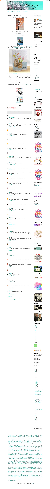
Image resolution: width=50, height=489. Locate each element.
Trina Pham (36, 78)
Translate (39, 16)
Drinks (38, 449)
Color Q (15, 445)
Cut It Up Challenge (18, 448)
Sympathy (30, 472)
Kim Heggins (10, 273)
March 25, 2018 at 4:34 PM (12, 164)
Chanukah (22, 443)
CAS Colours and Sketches (23, 441)
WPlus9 (8, 480)
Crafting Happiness (35, 446)
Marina (35, 97)
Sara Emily (36, 339)
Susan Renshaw (11, 290)
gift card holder (18, 453)
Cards (39, 440)
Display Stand (13, 449)
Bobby (9, 262)
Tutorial (32, 476)
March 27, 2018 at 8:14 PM (12, 260)
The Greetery (40, 473)
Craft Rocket (21, 446)
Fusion (36, 452)
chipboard (34, 443)
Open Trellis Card (27, 463)
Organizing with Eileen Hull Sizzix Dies (38, 401)
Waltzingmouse (11, 477)
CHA (14, 443)
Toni (35, 340)
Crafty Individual (28, 447)
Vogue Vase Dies (29, 46)
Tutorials (18, 11)
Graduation (38, 453)
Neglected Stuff (30, 462)
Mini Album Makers (21, 460)
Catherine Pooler (38, 442)
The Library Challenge (29, 474)
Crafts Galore (9, 447)
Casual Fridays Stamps (30, 442)
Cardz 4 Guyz (10, 441)
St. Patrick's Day (10, 470)
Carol (35, 92)
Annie (35, 329)
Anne (35, 328)
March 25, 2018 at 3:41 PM (12, 149)
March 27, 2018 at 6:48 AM (12, 250)
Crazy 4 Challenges (36, 447)
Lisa (9, 171)
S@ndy (35, 338)
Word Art (29, 479)
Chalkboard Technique (18, 443)
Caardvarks (11, 440)
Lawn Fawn (12, 458)
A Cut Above (17, 435)
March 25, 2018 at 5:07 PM (12, 169)
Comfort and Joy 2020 (33, 445)
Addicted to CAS (20, 436)
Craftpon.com (38, 446)
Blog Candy (20, 439)
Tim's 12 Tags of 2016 (12, 476)
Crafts (41, 446)
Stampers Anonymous (28, 470)
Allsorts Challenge (37, 436)
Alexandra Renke (33, 436)
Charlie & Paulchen (26, 443)
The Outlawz (9, 475)
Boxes (38, 439)
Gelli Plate (12, 453)
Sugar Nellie (13, 472)
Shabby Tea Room (37, 468)
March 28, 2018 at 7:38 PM (12, 266)
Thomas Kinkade (21, 475)
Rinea (12, 467)
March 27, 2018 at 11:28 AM (12, 255)
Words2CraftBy (32, 479)
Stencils (9, 472)
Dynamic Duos (9, 450)
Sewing (31, 468)
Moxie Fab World (40, 461)
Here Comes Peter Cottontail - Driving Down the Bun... (38, 390)
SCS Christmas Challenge (12, 468)
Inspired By (9, 456)
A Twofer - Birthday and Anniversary (38, 399)
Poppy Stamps (9, 466)
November (36, 380)
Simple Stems (15, 73)
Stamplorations (9, 471)
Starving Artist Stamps (30, 471)
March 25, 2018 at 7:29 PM (12, 184)
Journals (24, 456)
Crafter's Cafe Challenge (29, 446)
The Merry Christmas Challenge (39, 474)
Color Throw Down (18, 445)
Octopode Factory (13, 463)
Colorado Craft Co (23, 445)
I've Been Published (24, 11)
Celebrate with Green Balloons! (37, 404)
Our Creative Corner (36, 463)
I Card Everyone (11, 156)
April (36, 387)
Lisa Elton (36, 73)
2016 (35, 414)
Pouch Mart (12, 466)
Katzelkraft (10, 457)
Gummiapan (18, 454)
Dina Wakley (9, 449)
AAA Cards (36, 435)
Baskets (11, 438)
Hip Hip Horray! (37, 393)
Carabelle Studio (28, 440)
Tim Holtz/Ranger (31, 475)
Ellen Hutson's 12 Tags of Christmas (34, 450)
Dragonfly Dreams (36, 449)
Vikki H (10, 123)
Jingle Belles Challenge (18, 456)
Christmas (38, 443)
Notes (9, 463)
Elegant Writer (25, 450)
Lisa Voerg (10, 247)
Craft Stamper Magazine (24, 446)
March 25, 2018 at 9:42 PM (12, 210)
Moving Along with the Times (35, 461)
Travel (21, 476)
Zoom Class (15, 480)
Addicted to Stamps (25, 436)
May (36, 386)
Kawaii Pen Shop (13, 457)
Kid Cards (20, 457)
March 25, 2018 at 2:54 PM (12, 135)
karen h (10, 133)
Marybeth (10, 252)
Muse (8, 462)
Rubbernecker (20, 467)
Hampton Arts (33, 454)
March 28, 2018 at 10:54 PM (12, 275)
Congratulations (40, 445)
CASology (26, 442)
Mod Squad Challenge (22, 461)
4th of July (9, 435)
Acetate (10, 436)
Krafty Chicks (30, 457)
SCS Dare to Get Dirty (17, 468)
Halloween (26, 454)
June (36, 385)
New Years (41, 462)
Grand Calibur (40, 453)
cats (40, 442)
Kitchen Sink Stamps (25, 457)
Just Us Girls (20, 95)
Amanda (36, 326)
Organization (31, 463)
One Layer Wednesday (23, 463)
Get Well (14, 453)
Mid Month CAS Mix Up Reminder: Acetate (38, 397)
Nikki (35, 337)
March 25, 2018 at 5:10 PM (12, 174)
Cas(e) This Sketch (22, 442)
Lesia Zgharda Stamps (16, 458)
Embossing (9, 451)
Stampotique (12, 471)
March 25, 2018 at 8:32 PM (12, 200)
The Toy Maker (11, 475)
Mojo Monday (26, 461)
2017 (35, 413)
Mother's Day (30, 461)
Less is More (20, 458)
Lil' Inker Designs (24, 458)
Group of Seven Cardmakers (11, 454)
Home (8, 11)
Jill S (9, 147)
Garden (40, 452)
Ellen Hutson (28, 450)
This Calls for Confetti (17, 475)
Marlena (36, 94)
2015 (35, 415)
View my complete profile (37, 29)
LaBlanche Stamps (40, 457)
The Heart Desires (14, 474)
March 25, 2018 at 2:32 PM (12, 126)
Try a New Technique (24, 476)
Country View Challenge (17, 446)
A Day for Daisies (21, 435)
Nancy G (10, 142)
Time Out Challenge (17, 476)
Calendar (13, 440)
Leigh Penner (10, 208)
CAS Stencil (39, 441)
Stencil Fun (38, 471)
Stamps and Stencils (21, 471)
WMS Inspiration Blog (10, 479)
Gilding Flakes (21, 453)
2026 (35, 369)
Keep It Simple (16, 457)
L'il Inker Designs (36, 457)
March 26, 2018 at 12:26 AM (12, 219)
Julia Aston (39, 19)
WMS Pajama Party (15, 479)
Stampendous (24, 470)
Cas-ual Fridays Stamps (17, 442)
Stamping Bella (40, 470)
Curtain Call (14, 448)
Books (34, 439)
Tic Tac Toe (24, 475)
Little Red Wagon (40, 458)
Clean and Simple (12, 444)
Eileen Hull (21, 450)
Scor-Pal (35, 467)
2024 (35, 371)
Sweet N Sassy (23, 472)
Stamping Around (37, 470)
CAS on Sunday (36, 441)
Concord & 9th (37, 445)
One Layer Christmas (17, 463)
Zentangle (11, 480)
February (36, 410)
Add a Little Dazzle (16, 436)
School (32, 467)
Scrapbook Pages (37, 467)
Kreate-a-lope (33, 457)
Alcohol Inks (29, 436)
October (36, 381)
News (8, 463)
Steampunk (35, 471)
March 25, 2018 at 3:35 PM (12, 144)
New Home (38, 462)
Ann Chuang (36, 327)
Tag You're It (34, 472)
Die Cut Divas (31, 448)
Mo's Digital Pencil (18, 461)
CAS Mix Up (28, 441)
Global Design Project (34, 453)
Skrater (10, 197)
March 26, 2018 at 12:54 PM (12, 240)
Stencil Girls (40, 471)
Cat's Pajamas (35, 442)
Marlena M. (10, 226)
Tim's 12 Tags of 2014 (36, 475)
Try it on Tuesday (29, 476)
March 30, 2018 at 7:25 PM (12, 287)
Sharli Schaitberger (11, 117)
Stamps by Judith (26, 471)
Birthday (13, 439)
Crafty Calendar (15, 447)
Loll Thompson (36, 74)
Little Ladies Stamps (36, 458)
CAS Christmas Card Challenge (17, 441)
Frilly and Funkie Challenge (20, 452)
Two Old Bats (37, 476)
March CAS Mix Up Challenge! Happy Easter (38, 409)
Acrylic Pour (12, 436)
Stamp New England (14, 470)
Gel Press (10, 453)
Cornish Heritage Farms (10, 446)
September (36, 382)
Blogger (33, 483)
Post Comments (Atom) (13, 299)
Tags (36, 472)
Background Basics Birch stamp (18, 47)
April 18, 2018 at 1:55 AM (12, 294)
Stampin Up (33, 470)
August (36, 383)
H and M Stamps (22, 454)
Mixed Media (33, 460)
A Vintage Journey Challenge (27, 435)
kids (22, 457)
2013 (35, 417)
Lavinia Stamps (9, 458)
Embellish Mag (40, 450)
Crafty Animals (12, 447)
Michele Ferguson (37, 76)
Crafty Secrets (32, 447)
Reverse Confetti (10, 467)
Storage (11, 472)
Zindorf (13, 480)
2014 (35, 416)
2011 (35, 419)
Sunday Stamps (19, 472)
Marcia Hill (10, 181)
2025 (35, 370)
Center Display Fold (12, 443)
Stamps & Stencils (17, 471)
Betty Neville (10, 217)
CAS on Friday (32, 441)
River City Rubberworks (15, 467)
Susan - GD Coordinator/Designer (37, 89)
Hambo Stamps (30, 454)
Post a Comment (10, 296)
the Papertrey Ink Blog (28, 84)
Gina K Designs (26, 453)
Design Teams (13, 11)
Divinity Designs (17, 449)
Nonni (35, 95)
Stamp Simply (18, 470)
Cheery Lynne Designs (30, 443)
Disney (11, 449)
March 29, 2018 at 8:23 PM (12, 281)
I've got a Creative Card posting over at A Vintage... (38, 394)
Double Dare (28, 449)
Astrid (35, 330)
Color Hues (12, 445)
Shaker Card (40, 468)
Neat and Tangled (24, 462)
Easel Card (12, 450)
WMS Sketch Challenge (20, 479)
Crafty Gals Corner (24, 447)
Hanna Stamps (37, 454)
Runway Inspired (30, 467)
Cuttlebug (27, 448)
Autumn (36, 331)
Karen (9, 192)
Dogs (19, 449)
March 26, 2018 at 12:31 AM (12, 224)
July (36, 384)
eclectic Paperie (18, 450)
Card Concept (31, 440)
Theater (14, 475)
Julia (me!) (36, 93)
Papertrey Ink (25, 465)
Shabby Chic (33, 468)
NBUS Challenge (18, 462)
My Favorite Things (13, 462)
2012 (35, 418)
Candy (25, 440)
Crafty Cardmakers (19, 447)
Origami (33, 463)
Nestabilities (34, 462)
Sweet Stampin (27, 472)
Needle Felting (27, 462)
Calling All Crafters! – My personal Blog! (13, 293)
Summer (16, 472)
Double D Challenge (23, 449)
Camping (16, 440)
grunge (15, 454)
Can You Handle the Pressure (20, 440)
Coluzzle (30, 445)
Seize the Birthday (23, 468)
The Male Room (34, 474)
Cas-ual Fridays (12, 442)
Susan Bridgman (37, 77)
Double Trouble (32, 449)
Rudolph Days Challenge (24, 467)
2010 (35, 420)
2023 (35, 372)
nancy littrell (10, 231)
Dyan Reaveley (40, 449)
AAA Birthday (33, 435)
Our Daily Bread (40, 463)
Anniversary (31, 437)
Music (9, 462)
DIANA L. (10, 162)
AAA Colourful (39, 435)
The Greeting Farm (10, 474)
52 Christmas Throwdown (13, 435)
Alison (35, 325)
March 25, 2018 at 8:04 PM (12, 195)
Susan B (10, 237)
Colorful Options (26, 445)
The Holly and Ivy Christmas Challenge (21, 474)
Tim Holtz (27, 475)
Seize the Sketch (28, 468)
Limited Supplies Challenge (31, 458)
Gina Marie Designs (30, 453)
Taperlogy (39, 472)
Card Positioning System (35, 440)
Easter (15, 450)
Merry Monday (16, 460)
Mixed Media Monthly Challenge (11, 461)
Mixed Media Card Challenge (38, 460)
